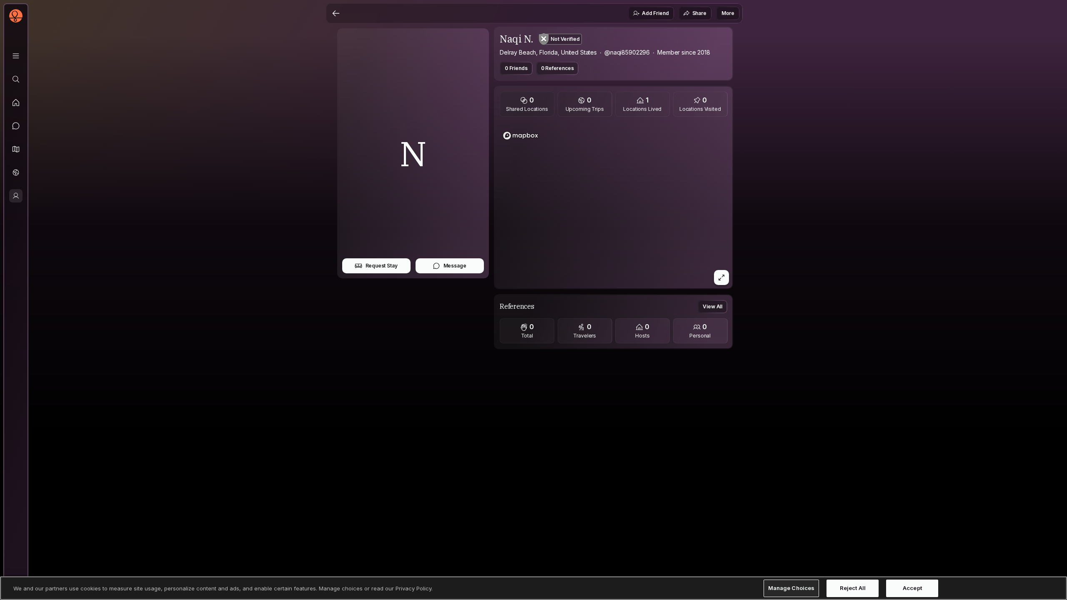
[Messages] (16, 125)
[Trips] (16, 172)
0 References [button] (557, 68)
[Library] (16, 55)
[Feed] (16, 102)
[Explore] (16, 79)
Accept (912, 588)
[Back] (336, 13)
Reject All (853, 588)
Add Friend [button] (655, 13)
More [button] (727, 13)
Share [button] (699, 13)
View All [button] (712, 306)
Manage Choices (791, 588)
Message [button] (454, 265)
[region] (613, 205)
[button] (16, 149)
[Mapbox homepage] (520, 135)
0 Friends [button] (516, 68)
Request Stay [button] (382, 265)
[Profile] (16, 195)
